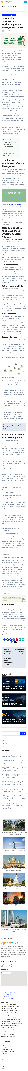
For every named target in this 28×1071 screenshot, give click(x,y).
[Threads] (13, 961)
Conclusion (7, 156)
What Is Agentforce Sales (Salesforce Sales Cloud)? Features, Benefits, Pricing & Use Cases (14, 776)
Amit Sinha (9, 31)
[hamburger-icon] (25, 2)
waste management (18, 459)
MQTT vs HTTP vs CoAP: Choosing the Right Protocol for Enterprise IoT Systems (14, 688)
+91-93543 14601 (9, 998)
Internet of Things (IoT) (9, 15)
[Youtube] (15, 961)
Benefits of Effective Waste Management (9, 152)
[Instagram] (11, 961)
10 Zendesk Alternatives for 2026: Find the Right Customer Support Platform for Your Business (14, 769)
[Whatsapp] (2, 961)
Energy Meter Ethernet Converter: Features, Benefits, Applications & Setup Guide (13, 704)
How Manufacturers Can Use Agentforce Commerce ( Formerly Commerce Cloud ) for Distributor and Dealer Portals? (14, 783)
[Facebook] (4, 961)
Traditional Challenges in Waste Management (10, 143)
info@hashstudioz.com (12, 990)
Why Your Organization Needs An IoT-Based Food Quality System (14, 426)
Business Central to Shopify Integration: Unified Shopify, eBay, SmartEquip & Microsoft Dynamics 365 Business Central (13, 805)
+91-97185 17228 (7, 994)
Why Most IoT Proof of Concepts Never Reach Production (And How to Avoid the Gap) (13, 721)
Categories (5, 741)
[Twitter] (6, 961)
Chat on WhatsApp (11, 988)
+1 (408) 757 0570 (7, 996)
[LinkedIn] (8, 961)
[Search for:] (11, 733)
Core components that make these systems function (10, 148)
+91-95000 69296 (11, 992)
